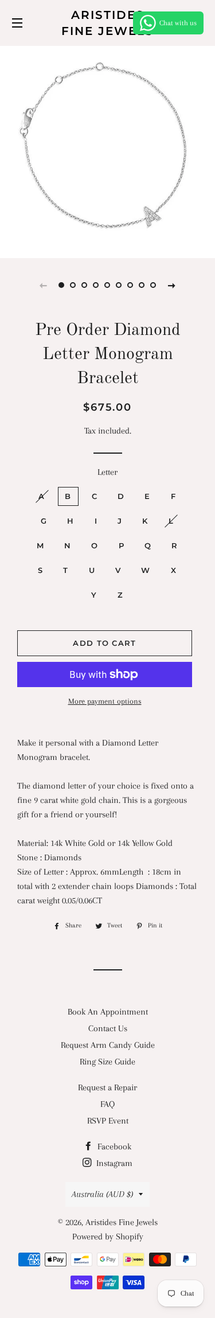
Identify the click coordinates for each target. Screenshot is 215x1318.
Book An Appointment (108, 1012)
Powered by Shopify (107, 1236)
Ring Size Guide (107, 1061)
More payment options (105, 701)
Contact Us (107, 1028)
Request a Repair (107, 1087)
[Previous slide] (43, 285)
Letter (107, 472)
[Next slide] (172, 285)
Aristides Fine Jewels (107, 23)
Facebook (113, 1146)
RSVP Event (107, 1121)
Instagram (113, 1163)
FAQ (107, 1104)
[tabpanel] (107, 150)
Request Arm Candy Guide (108, 1045)
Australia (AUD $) (102, 1194)
